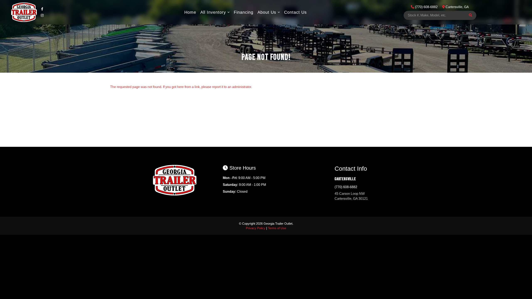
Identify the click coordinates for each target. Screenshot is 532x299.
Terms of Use (277, 228)
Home (190, 12)
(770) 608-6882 (346, 187)
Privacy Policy (255, 228)
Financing (243, 12)
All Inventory (213, 12)
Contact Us (295, 12)
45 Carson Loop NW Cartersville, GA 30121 (351, 196)
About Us (266, 12)
